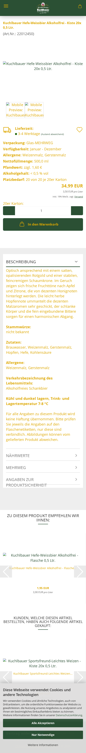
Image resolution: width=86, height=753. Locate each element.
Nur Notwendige (43, 735)
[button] (9, 210)
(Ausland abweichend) (52, 134)
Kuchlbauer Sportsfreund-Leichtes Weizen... (43, 673)
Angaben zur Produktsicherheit (26, 481)
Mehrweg (16, 467)
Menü (6, 6)
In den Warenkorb (43, 224)
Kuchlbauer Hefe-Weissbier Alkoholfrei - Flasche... (42, 568)
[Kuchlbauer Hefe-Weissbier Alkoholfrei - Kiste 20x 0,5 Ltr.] (43, 65)
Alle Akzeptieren (43, 723)
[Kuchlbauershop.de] (43, 8)
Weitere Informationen (43, 745)
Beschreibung (21, 261)
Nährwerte (18, 455)
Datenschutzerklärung (69, 715)
